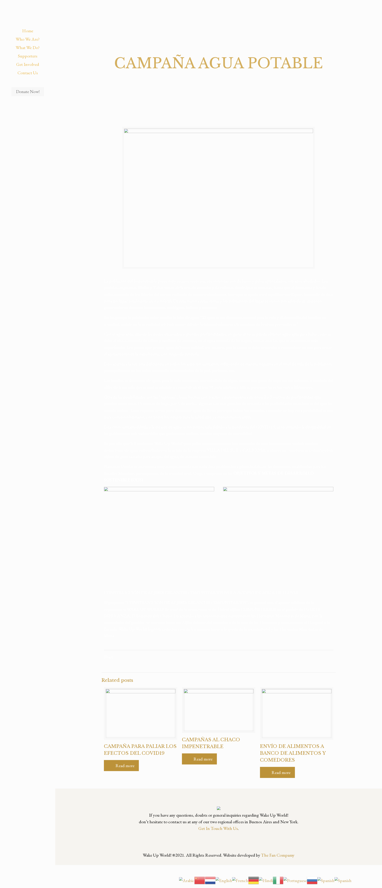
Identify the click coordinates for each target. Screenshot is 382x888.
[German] (253, 880)
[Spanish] (325, 880)
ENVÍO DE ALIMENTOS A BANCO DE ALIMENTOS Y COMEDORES (293, 753)
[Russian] (312, 880)
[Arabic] (186, 880)
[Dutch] (210, 880)
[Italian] (278, 880)
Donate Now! (28, 91)
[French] (240, 880)
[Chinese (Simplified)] (199, 880)
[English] (224, 880)
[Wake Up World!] (27, 13)
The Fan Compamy (277, 855)
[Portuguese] (295, 880)
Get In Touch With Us (218, 828)
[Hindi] (266, 880)
